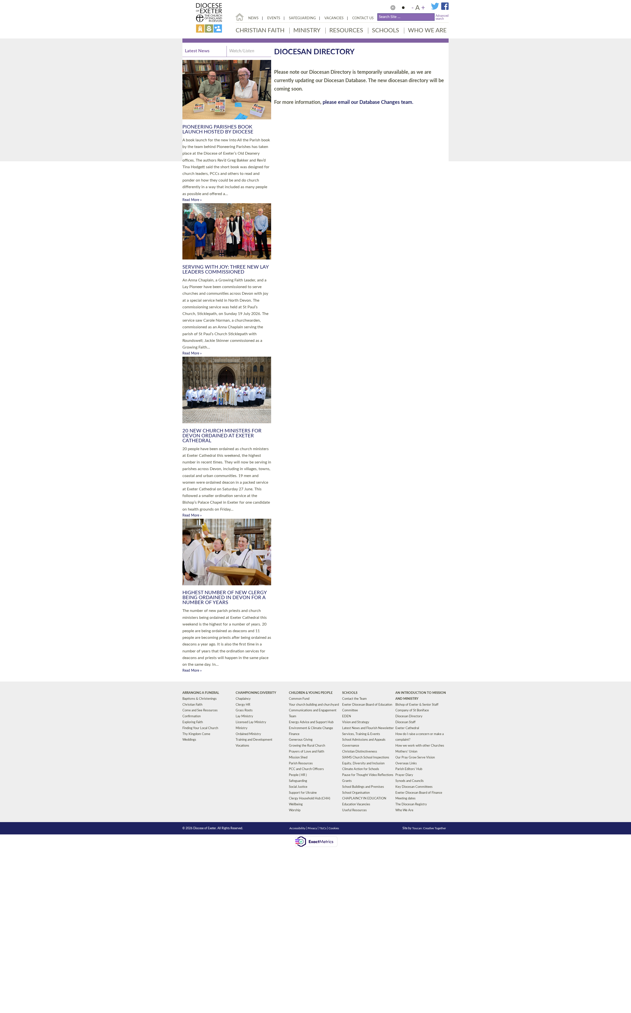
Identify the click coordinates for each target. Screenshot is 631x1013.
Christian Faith (260, 31)
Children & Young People (311, 693)
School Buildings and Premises (363, 787)
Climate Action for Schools (360, 769)
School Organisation (356, 792)
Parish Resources (301, 763)
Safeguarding (302, 18)
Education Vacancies (356, 804)
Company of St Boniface (412, 710)
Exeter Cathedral (407, 728)
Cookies (334, 828)
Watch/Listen (241, 51)
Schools (385, 31)
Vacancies (334, 18)
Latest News (197, 51)
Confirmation (191, 716)
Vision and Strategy (355, 722)
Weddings (189, 739)
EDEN (346, 716)
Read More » (192, 200)
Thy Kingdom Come (196, 734)
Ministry (306, 31)
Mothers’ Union (406, 751)
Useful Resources (354, 810)
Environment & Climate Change (311, 728)
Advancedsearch (442, 17)
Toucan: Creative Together (429, 828)
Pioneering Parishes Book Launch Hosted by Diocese (217, 129)
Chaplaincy (243, 698)
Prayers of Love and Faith (306, 751)
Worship (294, 810)
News (253, 18)
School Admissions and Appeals (364, 739)
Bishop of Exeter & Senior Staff (416, 704)
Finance (294, 734)
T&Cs (322, 828)
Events (273, 18)
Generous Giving (301, 739)
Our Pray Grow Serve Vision (415, 757)
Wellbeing (296, 804)
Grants (347, 781)
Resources (346, 31)
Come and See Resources (200, 710)
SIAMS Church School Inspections (365, 757)
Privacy (312, 828)
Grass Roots (244, 710)
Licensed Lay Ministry (251, 722)
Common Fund (299, 698)
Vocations (242, 745)
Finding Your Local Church (200, 728)
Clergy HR (243, 704)
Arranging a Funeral (200, 693)
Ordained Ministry (248, 734)
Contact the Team (354, 698)
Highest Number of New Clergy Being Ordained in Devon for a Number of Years (224, 597)
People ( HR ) (298, 775)
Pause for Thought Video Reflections (367, 775)
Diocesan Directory (408, 716)
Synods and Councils (409, 781)
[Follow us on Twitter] (436, 9)
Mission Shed (298, 757)
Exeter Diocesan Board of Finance (418, 792)
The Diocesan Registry (411, 804)
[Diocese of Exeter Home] (240, 16)
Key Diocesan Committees (414, 787)
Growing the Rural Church (307, 745)
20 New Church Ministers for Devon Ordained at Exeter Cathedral (222, 435)
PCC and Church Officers (306, 769)
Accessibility (297, 828)
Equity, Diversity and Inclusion (363, 763)
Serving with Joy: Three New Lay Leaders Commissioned (225, 270)
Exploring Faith (192, 722)
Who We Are (427, 31)
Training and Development (254, 739)
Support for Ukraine (303, 792)
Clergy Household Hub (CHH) (309, 798)
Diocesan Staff (405, 722)
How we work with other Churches (419, 745)
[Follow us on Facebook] (445, 9)
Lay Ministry (244, 716)
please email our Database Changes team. (368, 102)
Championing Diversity (256, 693)
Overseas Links (406, 763)
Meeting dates (405, 798)
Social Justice (298, 787)
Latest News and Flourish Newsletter (368, 728)
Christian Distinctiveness (359, 751)
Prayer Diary (404, 775)
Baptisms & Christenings (199, 698)
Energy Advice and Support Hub (311, 722)
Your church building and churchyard (314, 704)
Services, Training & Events (361, 734)
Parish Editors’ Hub (408, 769)
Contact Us (363, 18)
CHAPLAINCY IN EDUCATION (364, 798)
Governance (350, 745)
